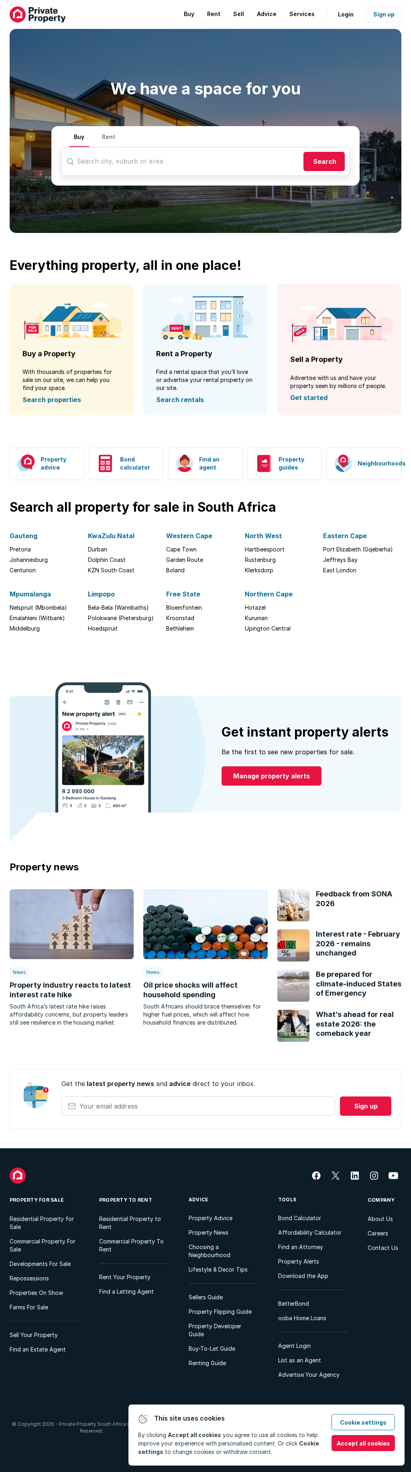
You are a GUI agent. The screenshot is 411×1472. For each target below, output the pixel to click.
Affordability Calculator (310, 1232)
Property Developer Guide (215, 1330)
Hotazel (255, 607)
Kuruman (256, 618)
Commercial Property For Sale (42, 1245)
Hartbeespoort (265, 549)
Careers (378, 1233)
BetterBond (293, 1303)
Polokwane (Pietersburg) (121, 618)
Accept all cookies (363, 1443)
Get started (309, 398)
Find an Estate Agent (38, 1349)
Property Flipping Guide (220, 1311)
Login (346, 14)
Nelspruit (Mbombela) (38, 607)
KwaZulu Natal (111, 536)
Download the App (303, 1275)
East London (339, 570)
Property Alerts (298, 1261)
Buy (79, 136)
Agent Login (294, 1345)
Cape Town (181, 549)
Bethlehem (180, 628)
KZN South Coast (111, 570)
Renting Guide (207, 1363)
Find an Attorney (300, 1246)
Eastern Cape (345, 536)
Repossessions (29, 1278)
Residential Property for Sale (42, 1222)
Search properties (51, 400)
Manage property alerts (271, 776)
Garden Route (184, 559)
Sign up (384, 14)
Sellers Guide (206, 1297)
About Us (380, 1218)
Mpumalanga (30, 594)
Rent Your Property (125, 1277)
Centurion (23, 570)
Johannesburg (29, 559)
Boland (175, 570)
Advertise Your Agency (309, 1374)
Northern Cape (269, 594)
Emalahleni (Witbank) (37, 618)
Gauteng (23, 536)
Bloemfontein (184, 607)
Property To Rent (125, 1200)
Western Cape (189, 536)
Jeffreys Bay (340, 559)
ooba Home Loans (302, 1318)
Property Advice (210, 1218)
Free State (183, 594)
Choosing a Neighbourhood (209, 1250)
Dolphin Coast (107, 559)
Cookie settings (363, 1422)
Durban (97, 549)
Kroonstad (180, 618)
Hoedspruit (103, 628)
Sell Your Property (34, 1334)
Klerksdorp (259, 570)
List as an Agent (299, 1360)
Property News (208, 1232)
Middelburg (25, 628)
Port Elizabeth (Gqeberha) (358, 549)
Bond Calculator (299, 1218)
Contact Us (383, 1247)
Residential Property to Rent (130, 1222)
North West (263, 536)
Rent (108, 136)
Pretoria (20, 549)
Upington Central (268, 628)
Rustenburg (260, 559)
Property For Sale (37, 1200)
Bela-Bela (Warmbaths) (118, 607)
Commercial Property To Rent (131, 1245)
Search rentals (180, 400)
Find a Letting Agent (126, 1291)
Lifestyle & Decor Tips (218, 1269)
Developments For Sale (40, 1263)
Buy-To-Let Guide (212, 1348)
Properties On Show (36, 1292)
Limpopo (101, 594)
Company (381, 1200)
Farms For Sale (29, 1307)
